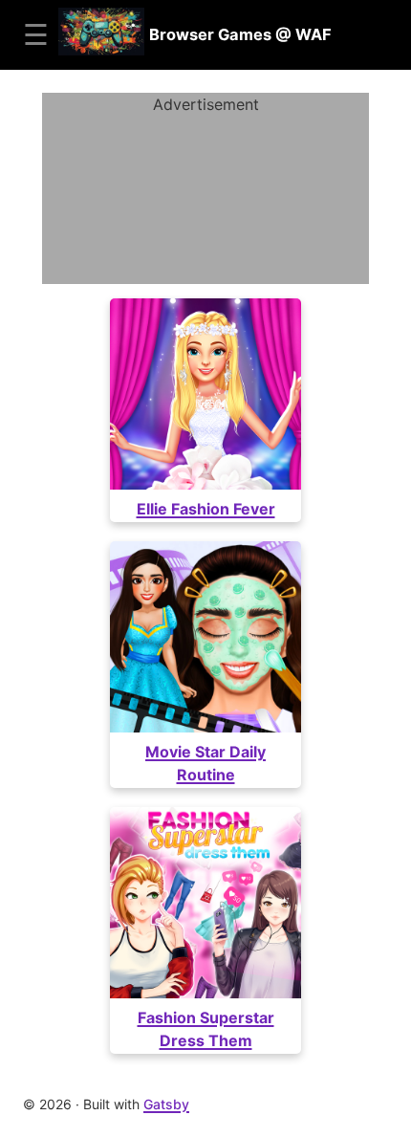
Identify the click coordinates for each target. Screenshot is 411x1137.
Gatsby (166, 1104)
